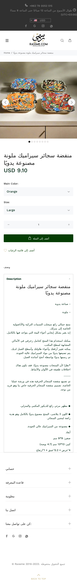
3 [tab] (35, 142)
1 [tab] (29, 142)
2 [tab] (32, 142)
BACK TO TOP (38, 579)
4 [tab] (37, 142)
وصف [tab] (7, 267)
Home (7, 53)
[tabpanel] (38, 100)
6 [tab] (42, 142)
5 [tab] (40, 142)
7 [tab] (45, 142)
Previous (5, 102)
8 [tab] (48, 142)
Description (14, 278)
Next (71, 102)
